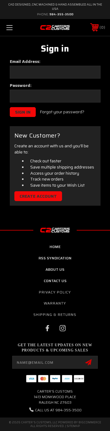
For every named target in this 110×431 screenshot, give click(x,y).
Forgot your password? (62, 112)
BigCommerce (90, 422)
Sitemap (73, 426)
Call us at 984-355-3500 (58, 410)
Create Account (38, 196)
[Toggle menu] (16, 27)
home (55, 247)
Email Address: (25, 61)
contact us (55, 281)
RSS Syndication (55, 258)
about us (55, 269)
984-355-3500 (61, 14)
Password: (20, 85)
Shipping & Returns (54, 314)
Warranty (55, 303)
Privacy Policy (55, 292)
